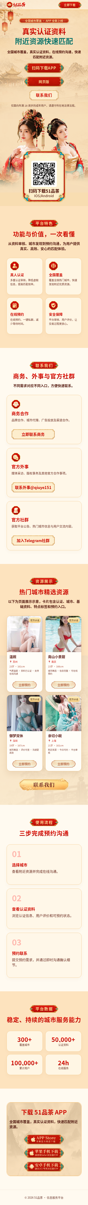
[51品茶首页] (16, 4)
